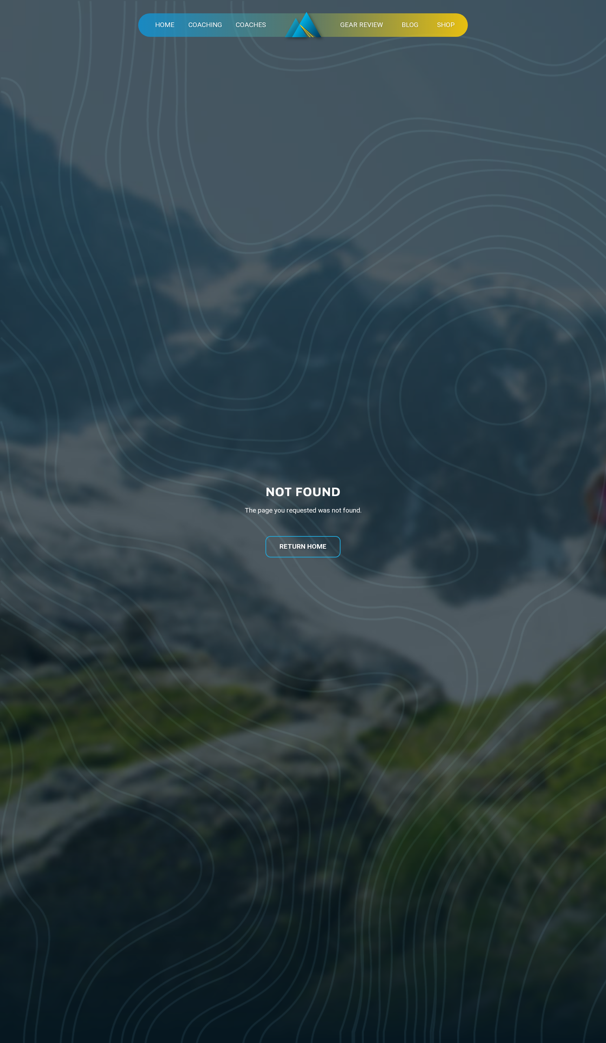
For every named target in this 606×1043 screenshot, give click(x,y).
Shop (445, 25)
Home (164, 25)
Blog (410, 25)
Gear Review (361, 25)
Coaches (251, 25)
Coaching (205, 25)
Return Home (303, 546)
